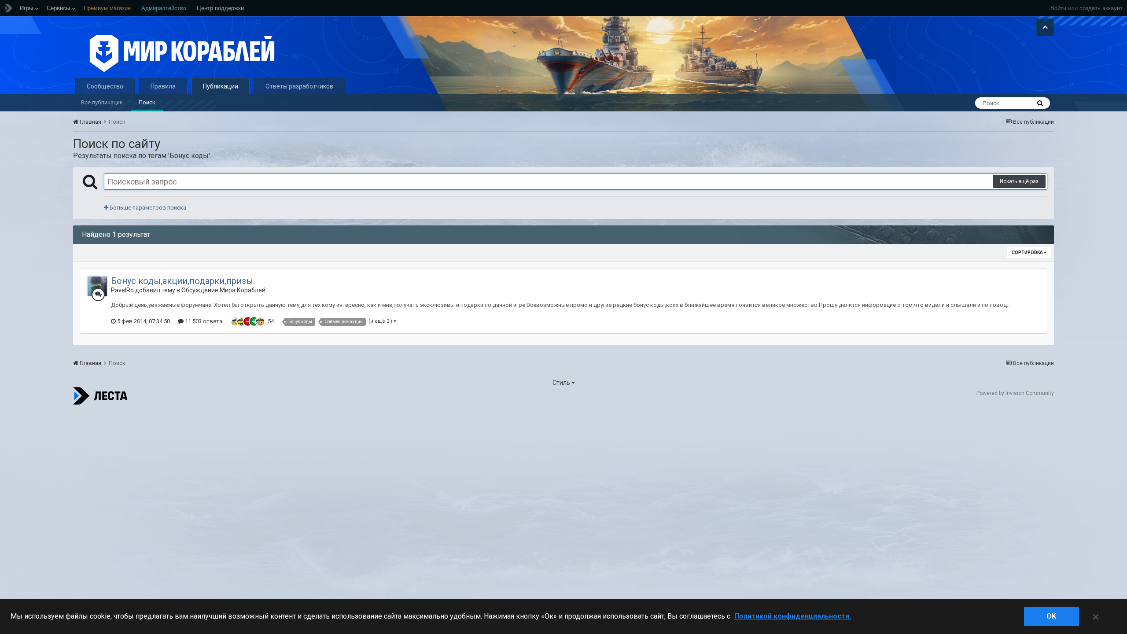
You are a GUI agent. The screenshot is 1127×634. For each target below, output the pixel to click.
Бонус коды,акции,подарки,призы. (183, 281)
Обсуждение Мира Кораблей (223, 290)
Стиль (561, 382)
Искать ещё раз (1019, 181)
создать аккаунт (1101, 8)
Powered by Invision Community (1015, 393)
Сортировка (1028, 252)
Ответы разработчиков (299, 86)
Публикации (220, 86)
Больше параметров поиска (147, 207)
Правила (163, 86)
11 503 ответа (203, 321)
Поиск (147, 102)
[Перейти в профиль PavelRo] (97, 286)
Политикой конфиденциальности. (792, 616)
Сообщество (105, 86)
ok (1051, 616)
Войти (1058, 8)
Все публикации (102, 102)
